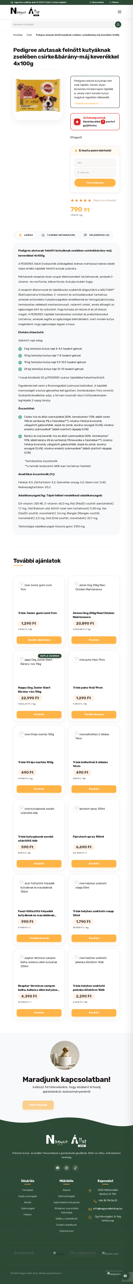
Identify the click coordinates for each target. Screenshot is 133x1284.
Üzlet (29, 35)
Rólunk (66, 1190)
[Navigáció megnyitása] (119, 12)
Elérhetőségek (66, 1196)
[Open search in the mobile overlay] (66, 24)
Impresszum (67, 1231)
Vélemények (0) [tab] (96, 235)
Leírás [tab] (26, 235)
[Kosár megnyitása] (125, 1275)
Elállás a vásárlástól (66, 1218)
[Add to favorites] (21, 584)
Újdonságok (27, 1208)
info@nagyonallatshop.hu (107, 1208)
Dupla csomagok (27, 1196)
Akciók (27, 1202)
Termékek (27, 1190)
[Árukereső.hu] (24, 1254)
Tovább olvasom (94, 714)
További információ (86, 103)
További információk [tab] (58, 235)
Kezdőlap (18, 35)
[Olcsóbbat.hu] (83, 1254)
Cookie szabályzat (66, 1224)
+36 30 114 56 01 (107, 1200)
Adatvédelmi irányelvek (67, 1202)
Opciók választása (39, 640)
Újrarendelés (98, 2)
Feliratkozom (38, 1104)
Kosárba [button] (94, 640)
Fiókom (115, 2)
